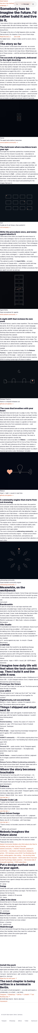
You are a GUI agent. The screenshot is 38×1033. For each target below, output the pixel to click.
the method (10, 3)
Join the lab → (4, 797)
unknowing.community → (8, 585)
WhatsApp (12, 1021)
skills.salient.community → (8, 314)
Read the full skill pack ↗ (8, 978)
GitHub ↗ (20, 994)
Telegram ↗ (4, 994)
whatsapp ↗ (4, 5)
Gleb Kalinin (4, 1)
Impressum (3, 1001)
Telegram (4, 1021)
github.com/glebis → (6, 404)
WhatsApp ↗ (12, 994)
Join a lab (17, 37)
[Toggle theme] (17, 4)
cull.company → (5, 227)
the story (3, 3)
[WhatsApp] (33, 4)
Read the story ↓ (5, 37)
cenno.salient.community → (9, 142)
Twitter (26, 1021)
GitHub (20, 1021)
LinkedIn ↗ (27, 994)
